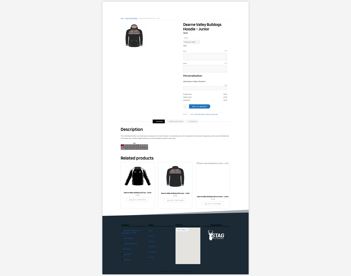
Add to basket (199, 106)
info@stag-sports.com (130, 244)
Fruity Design (187, 271)
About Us (151, 236)
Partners (151, 241)
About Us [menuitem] (176, 8)
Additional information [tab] (176, 121)
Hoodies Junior (208, 114)
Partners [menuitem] (188, 8)
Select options (137, 199)
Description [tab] (159, 121)
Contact (150, 257)
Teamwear (151, 246)
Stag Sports (126, 249)
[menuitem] (168, 8)
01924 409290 (128, 238)
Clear (184, 45)
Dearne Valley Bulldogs (131, 18)
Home (122, 18)
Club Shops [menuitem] (213, 8)
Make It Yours (215, 114)
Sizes (186, 38)
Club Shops (152, 252)
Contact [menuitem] (228, 8)
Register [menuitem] (239, 8)
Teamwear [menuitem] (200, 8)
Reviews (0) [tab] (193, 121)
